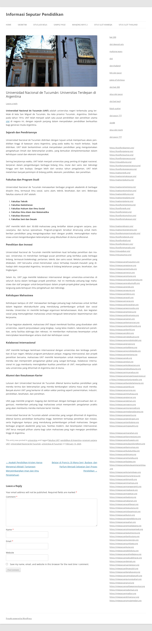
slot (8, 121)
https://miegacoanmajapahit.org (124, 425)
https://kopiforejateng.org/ (121, 151)
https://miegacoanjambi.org (122, 386)
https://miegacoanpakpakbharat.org (126, 557)
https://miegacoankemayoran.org (124, 322)
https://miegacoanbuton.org (122, 515)
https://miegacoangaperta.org (123, 415)
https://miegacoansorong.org (123, 390)
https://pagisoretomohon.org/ (123, 190)
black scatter (115, 108)
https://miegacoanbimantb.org (123, 479)
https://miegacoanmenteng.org (123, 354)
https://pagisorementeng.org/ (123, 187)
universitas (32, 440)
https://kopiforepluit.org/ (121, 212)
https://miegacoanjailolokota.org (124, 550)
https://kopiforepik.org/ (120, 208)
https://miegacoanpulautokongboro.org (127, 443)
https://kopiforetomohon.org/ (123, 215)
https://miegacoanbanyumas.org (124, 447)
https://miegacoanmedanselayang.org (126, 411)
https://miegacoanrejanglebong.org (125, 518)
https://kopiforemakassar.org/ (123, 219)
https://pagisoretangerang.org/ (123, 229)
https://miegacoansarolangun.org (124, 565)
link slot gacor (116, 72)
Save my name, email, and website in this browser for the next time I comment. (49, 564)
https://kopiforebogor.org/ (121, 244)
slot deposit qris (117, 44)
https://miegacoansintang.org (123, 276)
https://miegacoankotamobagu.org (125, 472)
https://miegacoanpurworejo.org (124, 540)
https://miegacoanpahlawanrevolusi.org (127, 586)
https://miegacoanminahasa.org (124, 393)
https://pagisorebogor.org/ (121, 226)
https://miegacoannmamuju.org (124, 483)
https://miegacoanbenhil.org (122, 329)
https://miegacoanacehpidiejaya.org (125, 554)
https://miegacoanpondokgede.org (125, 351)
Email (9, 541)
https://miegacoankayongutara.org (125, 436)
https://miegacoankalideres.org (123, 347)
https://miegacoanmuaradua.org (124, 372)
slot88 (112, 122)
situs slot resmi (116, 130)
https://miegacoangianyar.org (123, 397)
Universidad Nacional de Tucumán (26, 443)
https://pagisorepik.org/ (120, 172)
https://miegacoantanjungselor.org (126, 379)
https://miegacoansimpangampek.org (126, 529)
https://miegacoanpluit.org (121, 361)
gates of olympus (117, 80)
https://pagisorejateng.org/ (121, 201)
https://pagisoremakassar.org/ (123, 176)
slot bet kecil (115, 101)
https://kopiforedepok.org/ (121, 236)
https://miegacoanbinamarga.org (124, 315)
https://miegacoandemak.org (122, 561)
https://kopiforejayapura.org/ (123, 158)
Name (10, 529)
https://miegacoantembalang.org (124, 422)
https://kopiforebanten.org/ (122, 147)
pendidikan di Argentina (70, 440)
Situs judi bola (40, 24)
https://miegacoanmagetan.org (123, 493)
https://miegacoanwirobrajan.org (124, 418)
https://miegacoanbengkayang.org (125, 572)
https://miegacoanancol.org (122, 582)
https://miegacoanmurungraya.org (125, 475)
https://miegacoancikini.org (122, 333)
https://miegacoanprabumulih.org (125, 283)
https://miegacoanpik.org (121, 358)
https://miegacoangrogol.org (122, 343)
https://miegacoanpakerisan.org (124, 590)
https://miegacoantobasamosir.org (125, 511)
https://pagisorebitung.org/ (122, 194)
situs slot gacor (116, 94)
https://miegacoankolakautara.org (125, 365)
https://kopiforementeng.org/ (123, 204)
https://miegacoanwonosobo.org (124, 308)
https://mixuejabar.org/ (120, 251)
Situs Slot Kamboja (103, 24)
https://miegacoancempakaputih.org (126, 575)
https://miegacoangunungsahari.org (125, 579)
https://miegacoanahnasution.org (124, 261)
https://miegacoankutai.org (122, 547)
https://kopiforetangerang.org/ (123, 169)
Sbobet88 (22, 24)
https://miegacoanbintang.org (123, 454)
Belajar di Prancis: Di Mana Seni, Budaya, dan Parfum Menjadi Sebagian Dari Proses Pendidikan (74, 466)
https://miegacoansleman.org (123, 401)
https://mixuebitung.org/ (121, 162)
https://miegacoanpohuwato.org (124, 440)
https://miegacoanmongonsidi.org (125, 408)
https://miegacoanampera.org (123, 311)
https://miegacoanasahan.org (123, 522)
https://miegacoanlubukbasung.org (125, 368)
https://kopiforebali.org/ (120, 240)
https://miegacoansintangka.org (124, 458)
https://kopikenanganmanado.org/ (125, 233)
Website (10, 552)
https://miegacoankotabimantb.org (125, 326)
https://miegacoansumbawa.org (124, 543)
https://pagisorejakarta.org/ (122, 179)
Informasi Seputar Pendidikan (34, 14)
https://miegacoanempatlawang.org (125, 525)
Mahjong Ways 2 (80, 24)
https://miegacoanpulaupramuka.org (126, 279)
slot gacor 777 (116, 115)
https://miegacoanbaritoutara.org (124, 536)
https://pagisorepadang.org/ (122, 197)
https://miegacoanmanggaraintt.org (125, 486)
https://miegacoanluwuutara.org (124, 507)
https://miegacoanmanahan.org (124, 433)
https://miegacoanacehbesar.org (124, 504)
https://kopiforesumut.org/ (122, 154)
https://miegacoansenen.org (122, 319)
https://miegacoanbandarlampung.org (127, 383)
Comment (11, 496)
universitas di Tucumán (52, 443)
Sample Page (60, 24)
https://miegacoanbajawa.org (123, 461)
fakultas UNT (54, 440)
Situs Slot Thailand (128, 24)
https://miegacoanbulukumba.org (125, 450)
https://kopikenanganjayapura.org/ (125, 165)
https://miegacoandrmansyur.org (124, 597)
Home (8, 24)
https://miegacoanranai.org (122, 301)
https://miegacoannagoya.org (123, 404)
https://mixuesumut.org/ (121, 254)
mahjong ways (116, 51)
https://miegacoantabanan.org (123, 500)
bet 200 (113, 37)
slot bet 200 (115, 87)
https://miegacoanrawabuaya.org (124, 336)
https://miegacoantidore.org (122, 294)
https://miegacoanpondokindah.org (125, 340)
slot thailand (115, 65)
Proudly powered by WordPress (19, 618)
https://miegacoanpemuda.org (123, 269)
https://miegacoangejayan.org (123, 265)
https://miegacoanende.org (122, 286)
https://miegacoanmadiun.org (123, 593)
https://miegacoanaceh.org (121, 297)
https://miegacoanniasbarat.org (124, 490)
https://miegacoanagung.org (122, 290)
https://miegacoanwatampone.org (125, 532)
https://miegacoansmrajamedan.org (125, 600)
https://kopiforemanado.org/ (122, 247)
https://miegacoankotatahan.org (124, 304)
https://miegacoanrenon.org (122, 272)
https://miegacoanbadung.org (123, 497)
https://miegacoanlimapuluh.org (124, 568)
